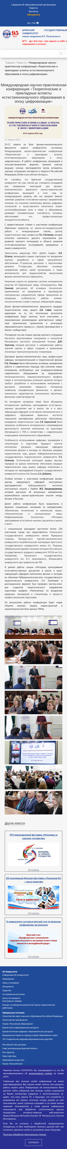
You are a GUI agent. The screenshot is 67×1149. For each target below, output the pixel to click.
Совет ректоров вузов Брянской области (19, 1048)
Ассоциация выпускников (13, 994)
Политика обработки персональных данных (24, 1134)
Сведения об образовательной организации (33, 4)
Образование (8, 979)
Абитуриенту (8, 986)
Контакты (33, 11)
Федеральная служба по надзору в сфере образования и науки (29, 1035)
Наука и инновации (10, 983)
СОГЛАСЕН (33, 1142)
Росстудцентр (8, 1052)
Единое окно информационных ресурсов (20, 1027)
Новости (33, 8)
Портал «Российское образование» (17, 1024)
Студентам (6, 990)
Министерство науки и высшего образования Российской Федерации (32, 1016)
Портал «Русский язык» (12, 1064)
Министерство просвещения (14, 1020)
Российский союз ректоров (14, 1044)
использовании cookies (40, 1073)
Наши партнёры (9, 1056)
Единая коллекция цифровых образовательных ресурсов (27, 1031)
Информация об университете (15, 975)
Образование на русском (13, 1060)
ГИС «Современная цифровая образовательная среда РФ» (27, 1039)
